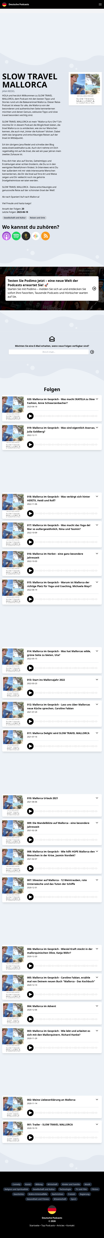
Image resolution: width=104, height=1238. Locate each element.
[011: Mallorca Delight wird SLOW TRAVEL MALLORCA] (13, 740)
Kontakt (70, 1225)
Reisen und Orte (37, 217)
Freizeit (71, 1194)
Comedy (16, 1184)
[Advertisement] (52, 32)
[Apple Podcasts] (6, 236)
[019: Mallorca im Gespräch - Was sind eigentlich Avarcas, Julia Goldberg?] (13, 437)
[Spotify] (16, 236)
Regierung (85, 1194)
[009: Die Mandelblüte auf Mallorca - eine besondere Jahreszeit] (13, 832)
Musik (87, 1184)
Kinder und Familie (71, 1184)
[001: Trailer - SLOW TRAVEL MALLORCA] (13, 1131)
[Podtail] (26, 236)
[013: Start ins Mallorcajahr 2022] (13, 687)
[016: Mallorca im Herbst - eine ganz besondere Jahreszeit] (13, 563)
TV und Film (81, 1189)
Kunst (28, 1184)
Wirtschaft (52, 1184)
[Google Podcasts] (36, 236)
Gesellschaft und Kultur (15, 217)
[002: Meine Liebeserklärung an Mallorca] (13, 1107)
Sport (73, 1199)
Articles (60, 1225)
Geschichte (19, 1194)
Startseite (34, 1225)
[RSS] (45, 236)
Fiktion (95, 1189)
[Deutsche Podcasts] (52, 1209)
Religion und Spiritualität (16, 1189)
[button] (100, 4)
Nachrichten (57, 1194)
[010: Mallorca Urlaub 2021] (13, 805)
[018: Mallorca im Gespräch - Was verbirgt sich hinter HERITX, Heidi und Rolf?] (13, 506)
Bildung (39, 1184)
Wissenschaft (60, 1199)
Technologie (65, 1189)
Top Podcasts (48, 1225)
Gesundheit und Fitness (38, 1199)
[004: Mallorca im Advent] (13, 1013)
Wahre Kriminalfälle (38, 1194)
